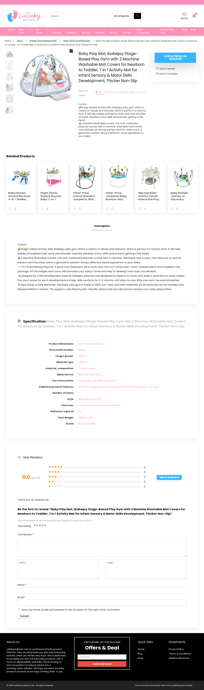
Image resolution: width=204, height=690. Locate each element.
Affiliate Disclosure (179, 658)
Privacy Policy (176, 649)
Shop (184, 29)
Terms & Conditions (180, 653)
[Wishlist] (184, 14)
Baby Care (21, 31)
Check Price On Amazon (175, 57)
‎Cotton (82, 362)
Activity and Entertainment (43, 40)
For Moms (39, 31)
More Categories (143, 31)
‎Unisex (82, 356)
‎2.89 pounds (85, 417)
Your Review (26, 534)
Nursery (100, 32)
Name (22, 585)
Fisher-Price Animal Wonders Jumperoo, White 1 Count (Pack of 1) (84, 199)
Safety (113, 32)
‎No (80, 411)
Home (11, 29)
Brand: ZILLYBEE (86, 423)
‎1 (78, 392)
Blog (193, 29)
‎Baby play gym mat (89, 399)
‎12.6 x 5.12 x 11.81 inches (90, 343)
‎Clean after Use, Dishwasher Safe (97, 380)
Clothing (57, 32)
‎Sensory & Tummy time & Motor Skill (99, 405)
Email (21, 597)
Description (102, 226)
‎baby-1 (82, 349)
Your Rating (24, 526)
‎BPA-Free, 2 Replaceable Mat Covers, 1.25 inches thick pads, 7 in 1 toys (118, 386)
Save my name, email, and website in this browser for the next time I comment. (70, 610)
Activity (86, 32)
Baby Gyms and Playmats (77, 40)
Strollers (127, 32)
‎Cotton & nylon (87, 368)
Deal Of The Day (167, 31)
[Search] (137, 16)
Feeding (71, 32)
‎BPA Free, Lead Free (89, 374)
